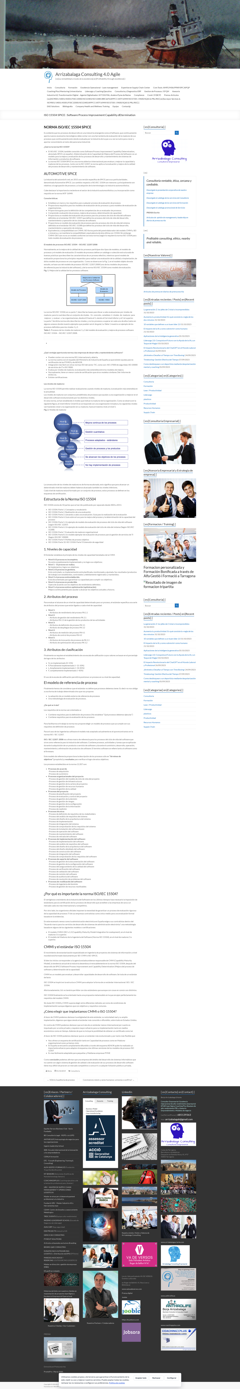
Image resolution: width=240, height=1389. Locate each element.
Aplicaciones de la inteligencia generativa (161, 336)
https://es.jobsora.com (130, 1320)
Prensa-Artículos (171, 95)
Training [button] (110, 1101)
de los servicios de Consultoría (176, 198)
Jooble (124, 1297)
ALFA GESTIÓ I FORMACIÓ (55, 1167)
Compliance (139, 95)
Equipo (116, 106)
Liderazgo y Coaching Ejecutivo (98, 91)
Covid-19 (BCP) (154, 95)
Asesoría (176, 91)
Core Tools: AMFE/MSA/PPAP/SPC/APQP (171, 87)
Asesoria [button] (100, 1101)
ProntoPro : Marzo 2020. (53, 1372)
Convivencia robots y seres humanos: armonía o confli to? (108, 1080)
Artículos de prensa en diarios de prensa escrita (164, 291)
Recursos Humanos (152, 408)
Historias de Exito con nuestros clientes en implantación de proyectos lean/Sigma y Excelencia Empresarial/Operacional (60, 1293)
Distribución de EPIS (62, 1254)
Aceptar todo (140, 1378)
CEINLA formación (51, 1157)
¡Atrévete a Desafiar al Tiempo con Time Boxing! (164, 355)
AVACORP (48, 1227)
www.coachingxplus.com (170, 1325)
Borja (50, 1071)
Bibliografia (67, 106)
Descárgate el (152, 198)
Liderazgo (148, 395)
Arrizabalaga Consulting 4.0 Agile (87, 74)
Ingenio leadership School (54, 1146)
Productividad (150, 403)
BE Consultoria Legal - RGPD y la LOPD (59, 1135)
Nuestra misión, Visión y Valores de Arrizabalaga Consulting (135, 1234)
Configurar (171, 1378)
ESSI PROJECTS (50, 1231)
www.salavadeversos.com (132, 1289)
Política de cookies (117, 1383)
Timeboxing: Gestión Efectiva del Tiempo (161, 359)
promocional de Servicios (174, 207)
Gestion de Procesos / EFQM (156, 91)
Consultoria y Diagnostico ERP (128, 91)
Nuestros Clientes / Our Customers (61, 1326)
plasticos (147, 399)
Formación (72, 87)
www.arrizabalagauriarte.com (172, 1242)
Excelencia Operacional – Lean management (99, 87)
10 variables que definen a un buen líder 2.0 (162, 324)
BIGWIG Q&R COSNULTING (55, 1247)
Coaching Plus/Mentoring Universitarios (64, 91)
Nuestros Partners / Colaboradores (100, 1323)
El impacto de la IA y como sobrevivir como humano (166, 328)
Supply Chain (149, 412)
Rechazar (156, 1378)
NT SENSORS (49, 1174)
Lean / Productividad (153, 390)
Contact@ (126, 106)
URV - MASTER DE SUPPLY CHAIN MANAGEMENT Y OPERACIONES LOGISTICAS (57, 1189)
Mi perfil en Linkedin (52, 1271)
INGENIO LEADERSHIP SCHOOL (57, 1220)
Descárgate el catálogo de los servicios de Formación (167, 203)
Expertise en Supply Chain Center (135, 87)
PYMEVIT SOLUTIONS (52, 1239)
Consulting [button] (89, 1101)
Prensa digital (127, 1293)
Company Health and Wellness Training (93, 106)
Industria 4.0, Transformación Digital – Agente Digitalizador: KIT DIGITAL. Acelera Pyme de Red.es (89, 95)
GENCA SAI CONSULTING (54, 1235)
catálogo (161, 198)
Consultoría (60, 87)
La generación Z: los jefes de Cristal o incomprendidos (166, 309)
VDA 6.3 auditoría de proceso (61, 1080)
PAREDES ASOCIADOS (53, 1258)
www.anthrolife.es (168, 1296)
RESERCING (48, 1260)
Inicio (49, 87)
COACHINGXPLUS (51, 1180)
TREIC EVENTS (50, 1216)
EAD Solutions (53, 106)
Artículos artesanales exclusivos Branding (60, 1243)
